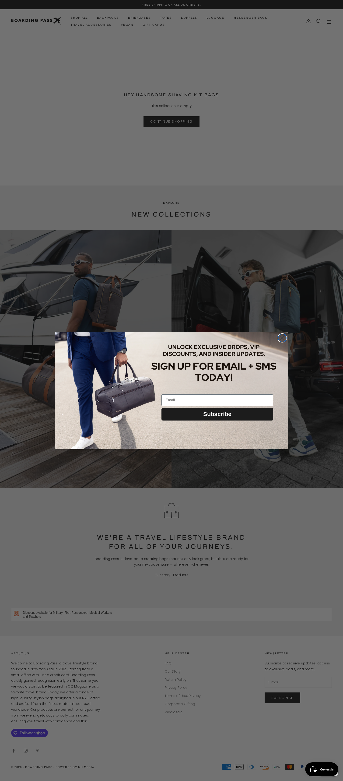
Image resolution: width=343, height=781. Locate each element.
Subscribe (217, 414)
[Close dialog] (282, 338)
